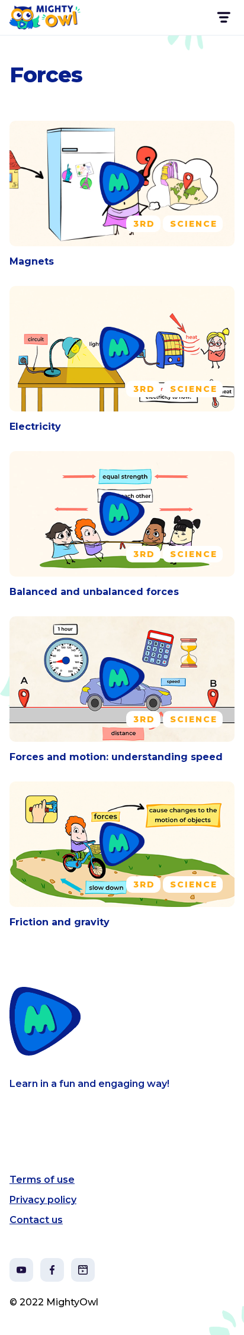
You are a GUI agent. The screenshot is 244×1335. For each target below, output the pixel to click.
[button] (223, 17)
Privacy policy (42, 1199)
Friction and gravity (59, 922)
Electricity (35, 426)
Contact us (36, 1219)
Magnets (31, 261)
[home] (45, 17)
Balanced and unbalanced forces (94, 591)
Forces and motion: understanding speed (116, 757)
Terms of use (42, 1179)
